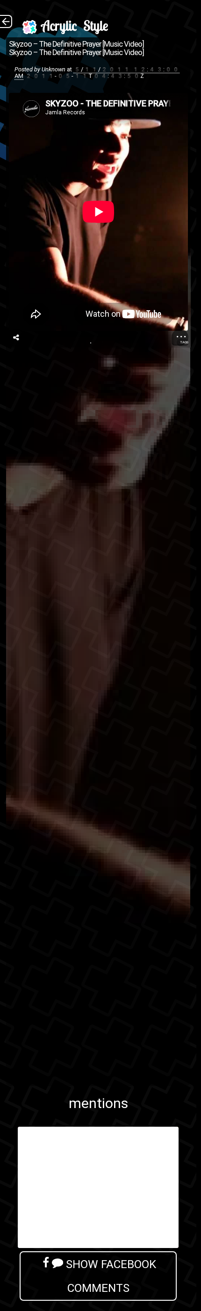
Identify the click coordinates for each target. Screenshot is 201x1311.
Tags (184, 342)
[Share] (16, 337)
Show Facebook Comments (109, 1276)
